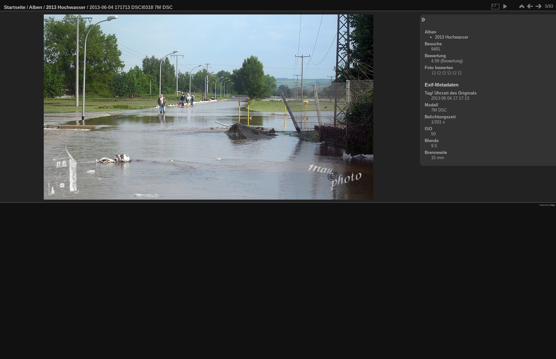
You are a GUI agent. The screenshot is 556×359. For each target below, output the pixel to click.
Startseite (14, 7)
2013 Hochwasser (66, 7)
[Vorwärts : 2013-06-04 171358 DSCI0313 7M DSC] (538, 6)
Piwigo (552, 205)
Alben (35, 7)
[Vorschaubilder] (521, 6)
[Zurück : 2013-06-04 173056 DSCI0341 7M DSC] (530, 6)
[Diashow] (505, 6)
